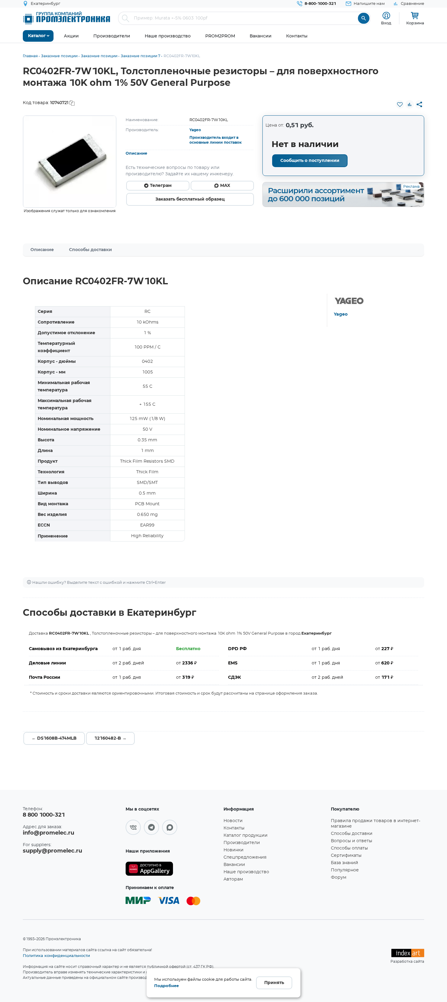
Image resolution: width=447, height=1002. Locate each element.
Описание (136, 154)
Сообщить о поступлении (309, 161)
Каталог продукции (246, 835)
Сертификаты (346, 855)
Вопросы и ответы (351, 841)
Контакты (234, 828)
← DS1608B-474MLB (54, 738)
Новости (233, 821)
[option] (69, 162)
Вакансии (234, 865)
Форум (338, 877)
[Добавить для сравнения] (409, 104)
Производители (242, 843)
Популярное (345, 870)
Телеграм (161, 186)
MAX (225, 186)
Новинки (234, 850)
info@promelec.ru (48, 833)
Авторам (233, 879)
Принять (274, 983)
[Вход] (386, 15)
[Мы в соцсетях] (133, 827)
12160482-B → (110, 738)
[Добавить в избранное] (400, 104)
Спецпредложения (245, 857)
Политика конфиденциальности (56, 955)
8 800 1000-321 (44, 815)
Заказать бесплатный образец (190, 199)
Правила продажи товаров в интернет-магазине (375, 824)
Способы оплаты (349, 848)
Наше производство (246, 872)
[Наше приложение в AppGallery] (172, 869)
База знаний (344, 863)
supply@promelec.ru (52, 851)
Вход (386, 22)
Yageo (195, 130)
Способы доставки (90, 250)
